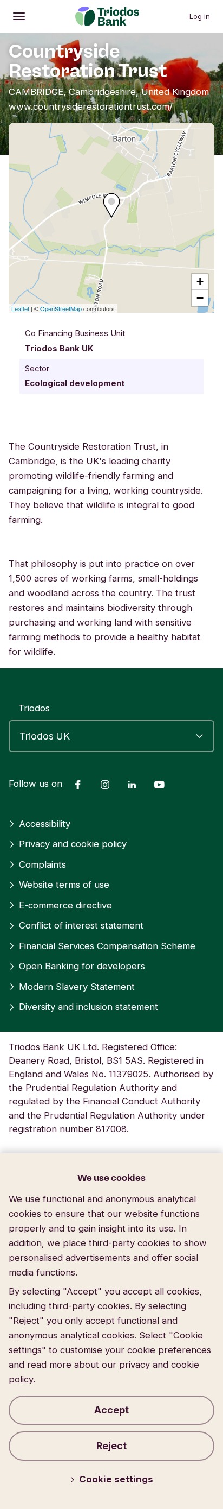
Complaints (42, 864)
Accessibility (44, 823)
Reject (111, 1445)
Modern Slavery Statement (77, 986)
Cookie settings (116, 1479)
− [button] (200, 298)
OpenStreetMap (61, 308)
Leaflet (20, 308)
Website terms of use (64, 884)
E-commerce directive (65, 905)
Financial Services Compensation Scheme (107, 945)
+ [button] (200, 281)
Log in (199, 16)
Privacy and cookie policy (73, 843)
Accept (111, 1410)
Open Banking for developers (82, 966)
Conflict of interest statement (81, 925)
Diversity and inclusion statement (88, 1006)
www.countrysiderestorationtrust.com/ (91, 106)
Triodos (34, 708)
